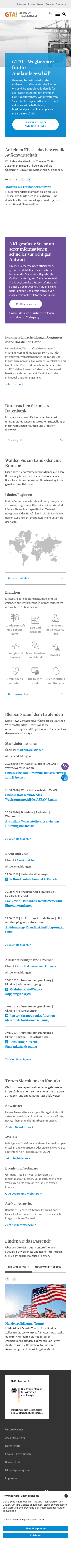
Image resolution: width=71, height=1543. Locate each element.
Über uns (21, 4)
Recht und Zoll (26, 860)
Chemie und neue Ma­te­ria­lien (55, 630)
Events (31, 4)
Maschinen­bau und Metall (35, 655)
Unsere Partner (14, 1429)
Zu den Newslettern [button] (18, 1127)
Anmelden (61, 4)
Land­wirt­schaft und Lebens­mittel (15, 630)
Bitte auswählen (18, 578)
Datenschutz (12, 1446)
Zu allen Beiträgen (17, 839)
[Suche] (64, 14)
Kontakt (50, 4)
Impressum (11, 1478)
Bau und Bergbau (35, 630)
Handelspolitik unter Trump (24, 1323)
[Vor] (29, 179)
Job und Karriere (15, 1437)
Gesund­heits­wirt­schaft (15, 681)
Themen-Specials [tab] (18, 1267)
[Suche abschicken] (61, 440)
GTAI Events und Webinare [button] (22, 1193)
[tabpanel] (35, 1313)
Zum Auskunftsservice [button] (19, 1225)
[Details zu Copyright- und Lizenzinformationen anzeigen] (68, 23)
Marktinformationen (30, 750)
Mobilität (56, 655)
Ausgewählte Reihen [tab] (48, 1267)
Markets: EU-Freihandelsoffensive (28, 187)
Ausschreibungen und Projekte (36, 966)
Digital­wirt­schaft (35, 681)
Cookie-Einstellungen (18, 1454)
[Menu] (57, 14)
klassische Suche (28, 313)
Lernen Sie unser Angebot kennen (35, 124)
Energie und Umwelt (15, 655)
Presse (40, 4)
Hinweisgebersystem (17, 1470)
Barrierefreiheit (14, 1462)
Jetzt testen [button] (13, 384)
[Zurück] (22, 179)
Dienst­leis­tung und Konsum (55, 681)
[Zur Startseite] (21, 16)
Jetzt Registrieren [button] (16, 1158)
